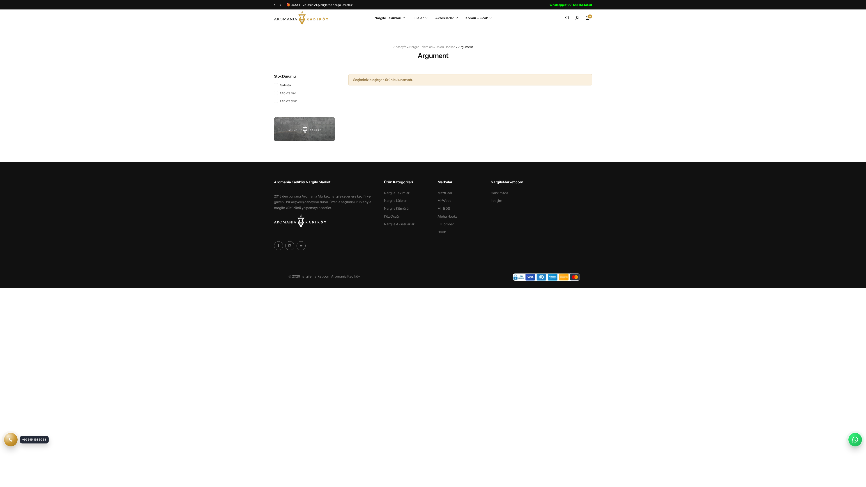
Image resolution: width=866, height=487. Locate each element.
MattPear (445, 193)
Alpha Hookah (449, 216)
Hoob (442, 232)
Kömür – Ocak (476, 18)
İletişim (496, 201)
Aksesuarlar (444, 18)
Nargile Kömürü (396, 209)
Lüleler (418, 18)
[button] (275, 5)
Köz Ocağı (392, 216)
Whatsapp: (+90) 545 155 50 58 (570, 5)
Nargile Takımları (388, 18)
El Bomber (446, 224)
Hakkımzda (499, 193)
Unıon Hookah (445, 47)
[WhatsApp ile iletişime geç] (855, 439)
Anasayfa (399, 47)
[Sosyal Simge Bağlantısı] (278, 245)
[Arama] (567, 17)
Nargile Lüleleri (396, 201)
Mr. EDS (444, 209)
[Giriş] (577, 17)
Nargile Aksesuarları (399, 224)
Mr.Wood (444, 201)
